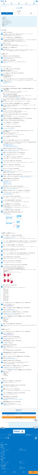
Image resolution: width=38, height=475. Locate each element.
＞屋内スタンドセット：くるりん (7, 182)
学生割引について (5, 62)
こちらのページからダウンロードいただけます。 (9, 237)
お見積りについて (4, 18)
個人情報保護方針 (3, 466)
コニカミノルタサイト (21, 463)
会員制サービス (31, 13)
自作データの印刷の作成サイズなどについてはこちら (9, 314)
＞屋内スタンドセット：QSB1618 (7, 183)
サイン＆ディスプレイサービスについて (7, 21)
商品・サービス (19, 13)
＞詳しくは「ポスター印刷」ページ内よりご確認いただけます (10, 188)
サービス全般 (7, 13)
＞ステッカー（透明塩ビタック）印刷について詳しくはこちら (10, 146)
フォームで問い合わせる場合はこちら (7, 82)
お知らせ (2, 456)
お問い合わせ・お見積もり (19, 417)
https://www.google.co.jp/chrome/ (9, 334)
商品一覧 (11, 3)
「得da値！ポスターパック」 (18, 97)
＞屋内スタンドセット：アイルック (7, 184)
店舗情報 (19, 3)
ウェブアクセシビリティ (4, 463)
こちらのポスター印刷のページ (6, 95)
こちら (7, 57)
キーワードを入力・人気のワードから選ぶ (19, 11)
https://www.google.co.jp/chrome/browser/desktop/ (11, 358)
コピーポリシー (21, 466)
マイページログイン (35, 1)
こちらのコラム (17, 134)
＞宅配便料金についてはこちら (6, 106)
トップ (1, 442)
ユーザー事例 (2, 451)
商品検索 (4, 3)
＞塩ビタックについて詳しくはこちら (7, 194)
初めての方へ (26, 3)
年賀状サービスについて (5, 24)
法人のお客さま (34, 3)
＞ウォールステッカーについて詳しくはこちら (8, 193)
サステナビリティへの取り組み (4, 462)
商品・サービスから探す (4, 444)
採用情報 (20, 462)
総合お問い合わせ (28, 434)
